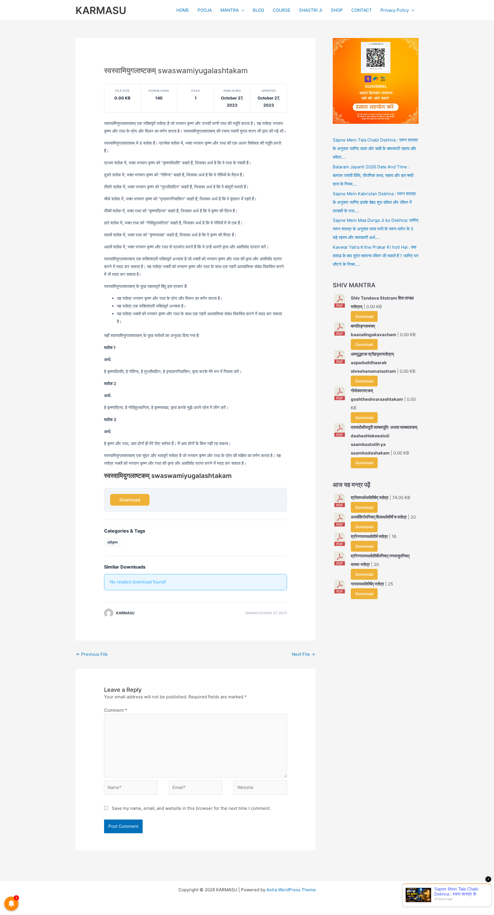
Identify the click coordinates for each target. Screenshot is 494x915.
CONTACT (361, 10)
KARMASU (100, 10)
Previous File (92, 654)
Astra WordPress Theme (291, 889)
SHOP (337, 10)
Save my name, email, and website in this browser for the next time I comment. (191, 808)
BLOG (258, 10)
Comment (115, 710)
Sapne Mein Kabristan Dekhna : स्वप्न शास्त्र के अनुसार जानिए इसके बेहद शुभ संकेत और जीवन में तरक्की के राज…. (374, 202)
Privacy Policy (395, 10)
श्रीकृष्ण (112, 542)
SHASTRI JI (310, 10)
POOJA (205, 10)
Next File (303, 654)
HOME (182, 10)
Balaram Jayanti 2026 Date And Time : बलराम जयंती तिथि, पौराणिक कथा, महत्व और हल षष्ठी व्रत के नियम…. (373, 175)
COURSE (281, 10)
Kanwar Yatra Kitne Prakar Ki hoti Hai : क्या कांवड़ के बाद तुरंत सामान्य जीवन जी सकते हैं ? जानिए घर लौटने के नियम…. (376, 255)
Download (129, 500)
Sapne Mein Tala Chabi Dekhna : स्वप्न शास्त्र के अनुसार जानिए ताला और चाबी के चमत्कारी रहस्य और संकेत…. (375, 148)
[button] (241, 10)
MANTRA (229, 10)
